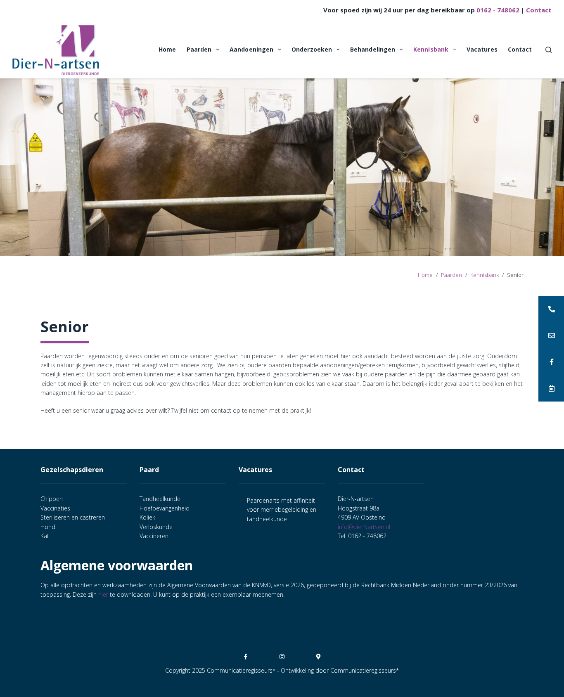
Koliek (147, 517)
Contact (539, 10)
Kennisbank (430, 49)
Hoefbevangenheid (165, 508)
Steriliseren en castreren (72, 517)
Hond (47, 527)
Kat (44, 536)
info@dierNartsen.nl (364, 527)
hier (103, 594)
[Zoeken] (548, 50)
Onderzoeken (311, 49)
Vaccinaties (55, 508)
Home (167, 49)
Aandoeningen (251, 49)
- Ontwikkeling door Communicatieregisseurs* (338, 670)
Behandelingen (372, 49)
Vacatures (482, 49)
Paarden (199, 49)
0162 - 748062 (497, 10)
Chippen (51, 499)
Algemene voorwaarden (116, 565)
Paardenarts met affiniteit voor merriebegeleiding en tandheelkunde (281, 509)
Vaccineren (154, 536)
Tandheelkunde (160, 499)
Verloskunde (156, 527)
